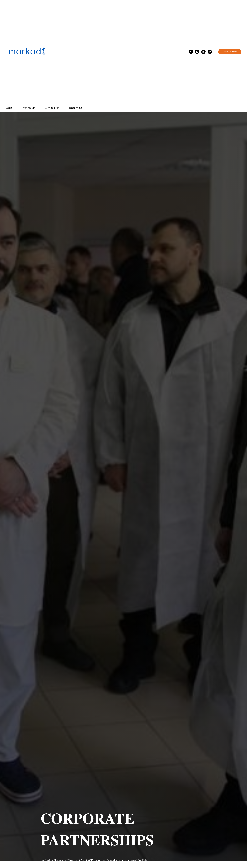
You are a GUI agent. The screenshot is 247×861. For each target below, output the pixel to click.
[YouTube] (210, 52)
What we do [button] (75, 107)
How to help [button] (52, 107)
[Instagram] (197, 52)
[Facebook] (191, 52)
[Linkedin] (203, 52)
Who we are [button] (28, 107)
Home (9, 107)
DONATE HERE (230, 51)
